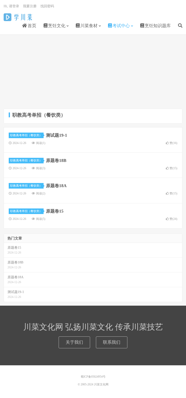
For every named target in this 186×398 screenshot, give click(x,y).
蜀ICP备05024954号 (93, 376)
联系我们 (111, 342)
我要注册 (30, 6)
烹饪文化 (56, 25)
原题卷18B (56, 160)
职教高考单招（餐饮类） (26, 135)
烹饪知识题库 (158, 25)
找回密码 (47, 6)
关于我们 (74, 342)
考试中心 (121, 25)
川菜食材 (89, 25)
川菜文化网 (20, 17)
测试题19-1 (56, 135)
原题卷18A (56, 185)
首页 (31, 25)
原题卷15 (54, 211)
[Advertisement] (93, 72)
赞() (173, 143)
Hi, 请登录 (11, 6)
